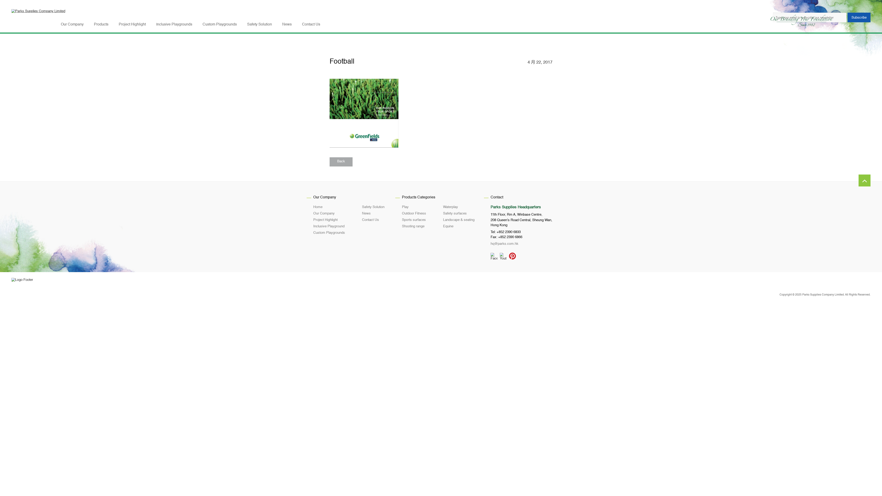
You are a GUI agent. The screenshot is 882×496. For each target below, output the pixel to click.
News (366, 213)
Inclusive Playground (329, 226)
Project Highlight (325, 220)
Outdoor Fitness (414, 213)
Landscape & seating (459, 220)
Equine (448, 226)
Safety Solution (373, 207)
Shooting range (413, 226)
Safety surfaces (455, 213)
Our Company (324, 213)
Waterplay (450, 207)
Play (405, 207)
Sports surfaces (414, 220)
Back (341, 161)
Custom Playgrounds (329, 232)
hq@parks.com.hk (504, 243)
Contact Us (370, 220)
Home (317, 207)
